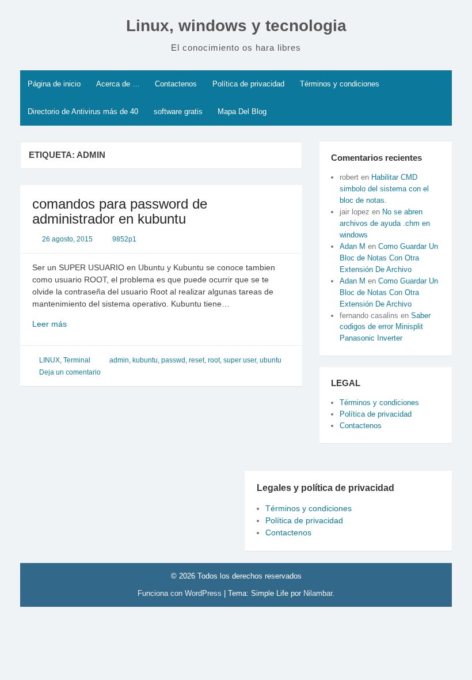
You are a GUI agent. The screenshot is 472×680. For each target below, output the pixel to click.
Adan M (353, 246)
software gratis (178, 111)
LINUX (49, 360)
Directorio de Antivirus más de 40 (83, 111)
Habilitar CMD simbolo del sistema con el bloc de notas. (384, 189)
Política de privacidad (248, 84)
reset (196, 360)
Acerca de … (118, 84)
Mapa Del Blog (242, 111)
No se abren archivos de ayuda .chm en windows (385, 223)
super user (239, 360)
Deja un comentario (70, 372)
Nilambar (317, 593)
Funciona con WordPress (181, 593)
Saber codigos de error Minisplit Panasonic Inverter (385, 327)
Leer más (74, 324)
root (214, 360)
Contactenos (176, 84)
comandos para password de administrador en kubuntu (119, 211)
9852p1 (124, 239)
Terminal (76, 360)
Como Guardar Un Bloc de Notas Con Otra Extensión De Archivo (389, 258)
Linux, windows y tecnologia (236, 26)
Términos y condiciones (339, 84)
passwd (173, 360)
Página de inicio (54, 84)
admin (119, 360)
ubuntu (270, 360)
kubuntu (145, 360)
